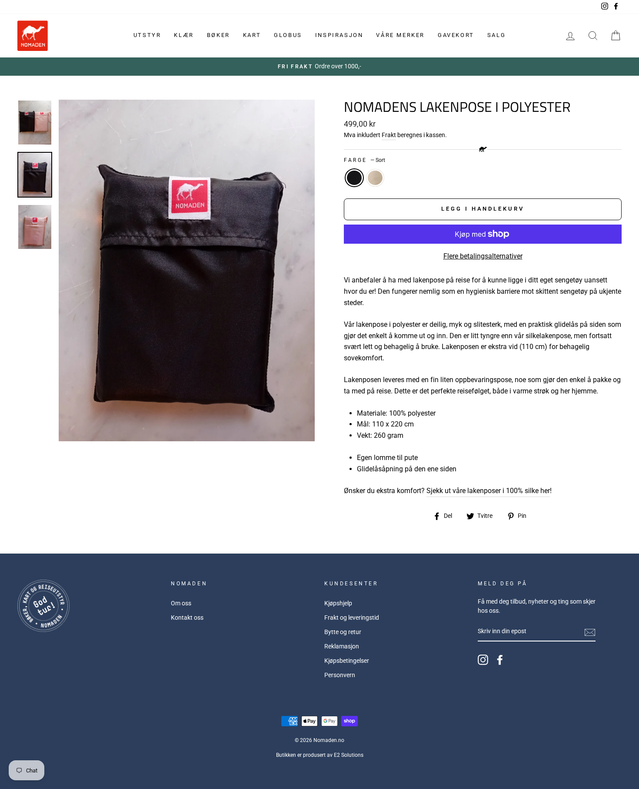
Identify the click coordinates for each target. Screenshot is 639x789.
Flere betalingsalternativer (483, 256)
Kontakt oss (187, 617)
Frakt (389, 134)
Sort (354, 178)
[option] (319, 66)
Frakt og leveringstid (351, 617)
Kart (252, 35)
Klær (183, 35)
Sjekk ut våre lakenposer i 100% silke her (488, 491)
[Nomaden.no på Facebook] (500, 660)
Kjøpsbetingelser (346, 660)
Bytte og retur (342, 631)
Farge (364, 160)
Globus (288, 35)
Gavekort (456, 35)
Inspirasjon (339, 35)
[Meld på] (590, 632)
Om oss (181, 603)
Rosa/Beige (375, 178)
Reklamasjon (341, 646)
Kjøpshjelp (338, 603)
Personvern (339, 674)
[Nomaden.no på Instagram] (483, 660)
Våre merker (400, 35)
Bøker (218, 35)
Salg (496, 35)
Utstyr (147, 35)
